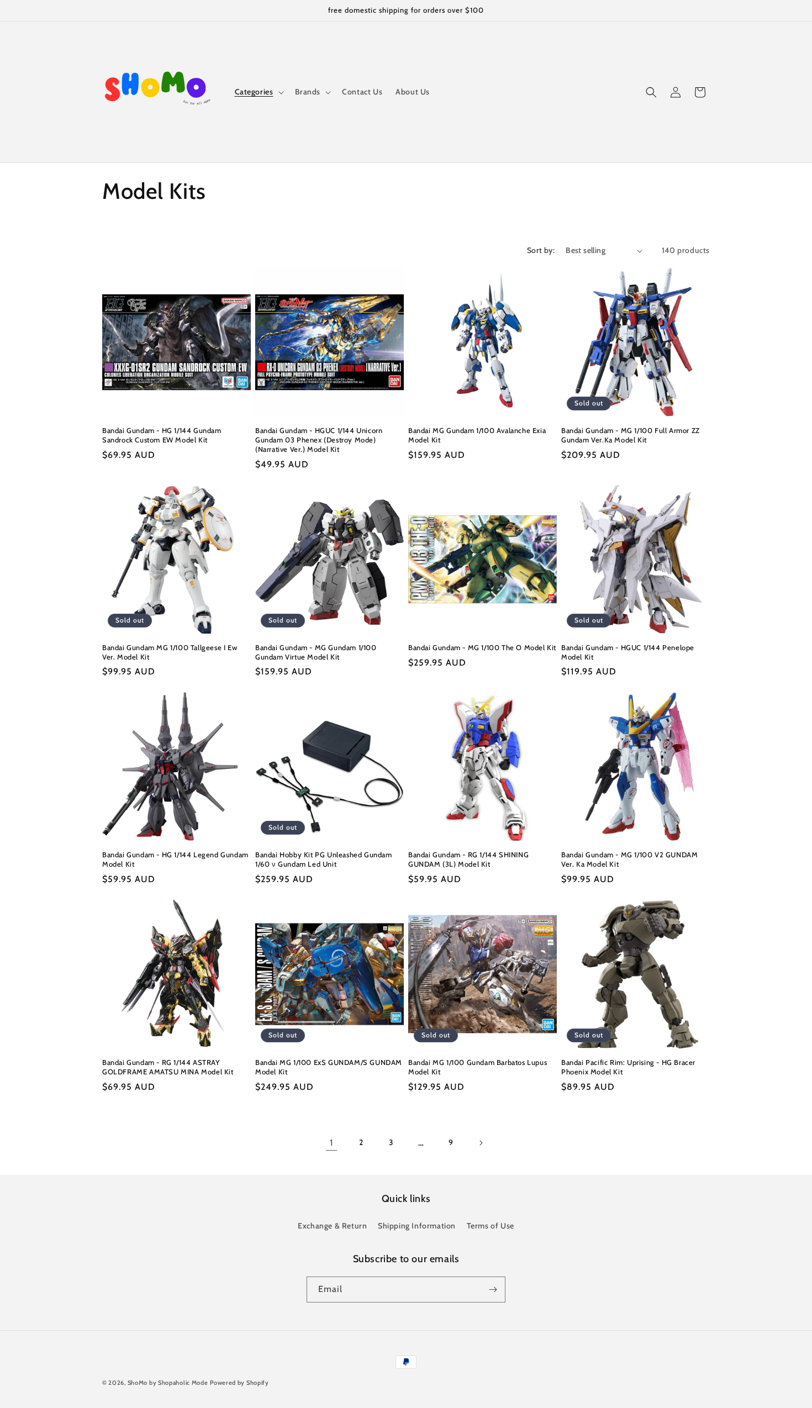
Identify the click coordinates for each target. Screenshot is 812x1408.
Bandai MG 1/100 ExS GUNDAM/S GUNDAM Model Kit (328, 1067)
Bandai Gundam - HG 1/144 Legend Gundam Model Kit (175, 859)
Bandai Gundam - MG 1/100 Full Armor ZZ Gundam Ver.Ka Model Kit (630, 435)
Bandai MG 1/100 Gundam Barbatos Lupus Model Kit (477, 1067)
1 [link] (332, 1142)
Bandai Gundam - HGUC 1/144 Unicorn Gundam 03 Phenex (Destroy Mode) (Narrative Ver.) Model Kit (318, 439)
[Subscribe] (493, 1289)
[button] (258, 91)
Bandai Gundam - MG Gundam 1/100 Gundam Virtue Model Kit (316, 652)
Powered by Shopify (239, 1382)
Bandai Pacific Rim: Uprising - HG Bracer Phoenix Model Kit (628, 1067)
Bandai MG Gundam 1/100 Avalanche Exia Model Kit (477, 435)
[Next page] (480, 1143)
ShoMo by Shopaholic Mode (168, 1382)
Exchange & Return (332, 1226)
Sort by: (541, 250)
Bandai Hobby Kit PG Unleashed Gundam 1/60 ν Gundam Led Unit (323, 859)
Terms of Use (490, 1226)
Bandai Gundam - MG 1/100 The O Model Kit (482, 647)
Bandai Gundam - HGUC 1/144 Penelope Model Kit (627, 652)
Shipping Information (417, 1226)
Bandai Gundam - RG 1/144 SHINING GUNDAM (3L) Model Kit (468, 859)
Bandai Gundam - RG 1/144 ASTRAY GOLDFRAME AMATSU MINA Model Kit (168, 1067)
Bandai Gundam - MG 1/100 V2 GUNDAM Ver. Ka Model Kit (629, 859)
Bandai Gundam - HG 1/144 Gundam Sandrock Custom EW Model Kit (162, 435)
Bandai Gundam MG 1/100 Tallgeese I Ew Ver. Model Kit (169, 652)
